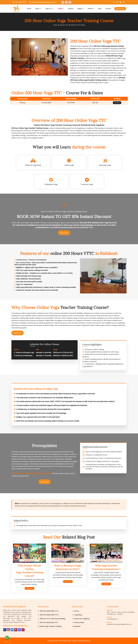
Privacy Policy (79, 622)
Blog (99, 9)
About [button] (37, 9)
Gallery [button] (80, 9)
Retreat (70, 9)
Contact (108, 9)
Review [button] (90, 9)
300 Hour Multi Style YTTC (49, 611)
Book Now (117, 103)
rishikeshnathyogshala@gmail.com (44, 2)
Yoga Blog (78, 615)
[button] (61, 9)
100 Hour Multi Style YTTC (49, 622)
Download (44, 482)
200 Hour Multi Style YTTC (49, 615)
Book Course (120, 9)
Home (29, 9)
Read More (29, 588)
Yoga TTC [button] (49, 9)
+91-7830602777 (21, 2)
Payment (77, 626)
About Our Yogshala (81, 619)
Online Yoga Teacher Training (50, 626)
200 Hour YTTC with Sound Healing (52, 619)
